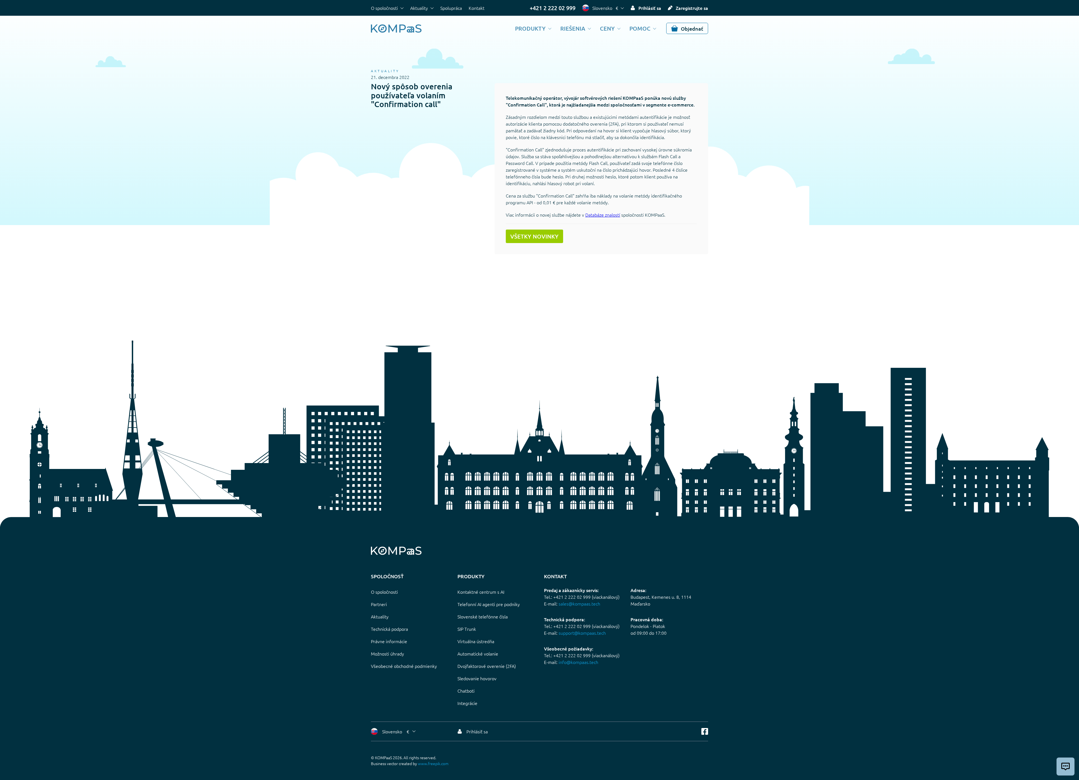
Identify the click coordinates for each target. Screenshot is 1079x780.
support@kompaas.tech (582, 633)
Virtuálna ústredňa (475, 641)
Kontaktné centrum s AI (480, 592)
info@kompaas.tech (578, 662)
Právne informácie (389, 641)
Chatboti (466, 691)
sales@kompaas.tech (579, 603)
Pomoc (639, 28)
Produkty (530, 28)
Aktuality (419, 8)
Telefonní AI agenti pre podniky (488, 604)
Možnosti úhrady (387, 653)
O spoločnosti (384, 8)
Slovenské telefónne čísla (482, 616)
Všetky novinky (534, 236)
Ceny (607, 28)
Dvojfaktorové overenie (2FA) (486, 666)
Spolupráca (451, 8)
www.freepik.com (433, 763)
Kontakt (476, 8)
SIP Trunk (466, 629)
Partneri (379, 604)
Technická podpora (389, 629)
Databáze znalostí (602, 215)
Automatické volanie (477, 653)
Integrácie (467, 703)
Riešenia (572, 28)
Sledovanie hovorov (477, 678)
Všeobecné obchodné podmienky (404, 666)
